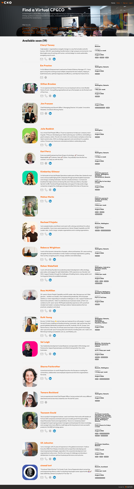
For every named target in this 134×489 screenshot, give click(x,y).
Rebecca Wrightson (50, 247)
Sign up (125, 3)
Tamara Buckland (49, 392)
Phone (45, 59)
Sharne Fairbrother (50, 366)
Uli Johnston (46, 443)
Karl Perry (45, 151)
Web (50, 59)
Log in (131, 3)
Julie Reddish (47, 128)
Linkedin (54, 59)
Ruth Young (46, 317)
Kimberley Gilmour (50, 171)
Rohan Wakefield (49, 266)
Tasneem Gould (48, 412)
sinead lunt (46, 465)
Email (41, 59)
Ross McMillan (47, 290)
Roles (118, 3)
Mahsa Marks (47, 197)
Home (113, 3)
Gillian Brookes (48, 84)
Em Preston (46, 65)
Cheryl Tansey (47, 45)
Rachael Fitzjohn (49, 222)
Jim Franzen (46, 103)
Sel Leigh (45, 342)
